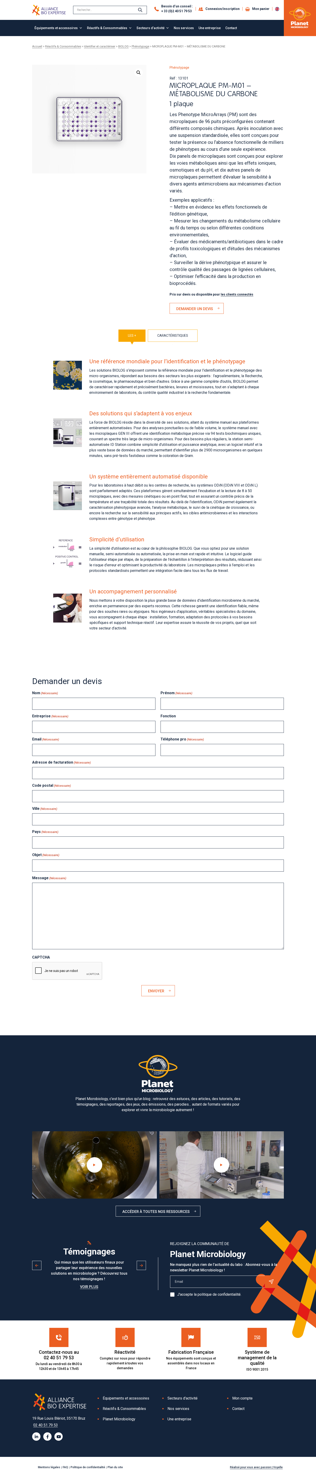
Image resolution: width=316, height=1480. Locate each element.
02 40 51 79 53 (45, 1425)
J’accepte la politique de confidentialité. (209, 1294)
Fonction (168, 716)
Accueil (37, 46)
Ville (44, 808)
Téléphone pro (182, 739)
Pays (45, 831)
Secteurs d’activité (150, 28)
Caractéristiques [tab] (172, 335)
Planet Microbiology (119, 1419)
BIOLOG (123, 46)
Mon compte (242, 1398)
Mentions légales (49, 1467)
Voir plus (89, 1287)
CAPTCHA (41, 957)
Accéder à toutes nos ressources (156, 1211)
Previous (36, 1265)
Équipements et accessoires (56, 28)
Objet (45, 855)
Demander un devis (194, 309)
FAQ (65, 1467)
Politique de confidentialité (88, 1467)
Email (45, 739)
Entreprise (50, 716)
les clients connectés (237, 294)
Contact (231, 28)
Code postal (51, 785)
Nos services (184, 28)
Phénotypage (140, 46)
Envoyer (156, 991)
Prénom (176, 693)
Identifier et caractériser (99, 46)
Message (49, 878)
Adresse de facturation (61, 762)
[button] (138, 72)
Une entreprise (209, 28)
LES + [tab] (132, 335)
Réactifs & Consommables (107, 28)
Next (141, 1265)
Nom (45, 693)
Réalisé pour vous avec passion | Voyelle (256, 1467)
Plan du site (115, 1467)
